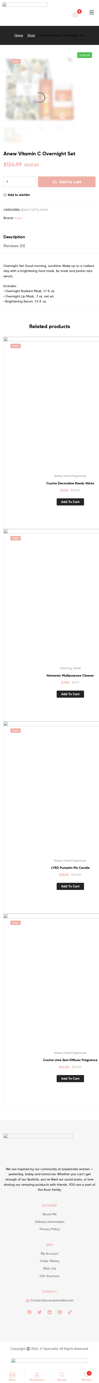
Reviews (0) (14, 245)
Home (19, 35)
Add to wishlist (19, 195)
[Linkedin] (49, 1312)
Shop (31, 35)
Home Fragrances (74, 475)
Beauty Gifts (29, 209)
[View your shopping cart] (75, 14)
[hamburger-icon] (91, 13)
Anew (18, 218)
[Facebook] (29, 1312)
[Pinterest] (59, 1312)
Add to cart (70, 181)
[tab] (49, 236)
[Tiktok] (69, 1312)
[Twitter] (39, 1312)
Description (14, 236)
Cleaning (66, 668)
